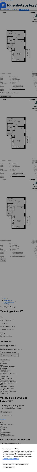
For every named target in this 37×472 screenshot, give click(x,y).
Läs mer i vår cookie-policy (11, 458)
